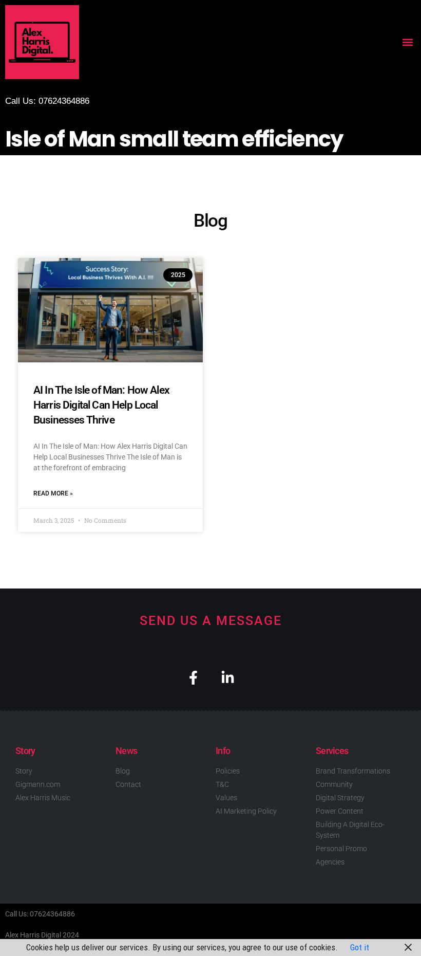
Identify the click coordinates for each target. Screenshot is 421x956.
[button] (407, 42)
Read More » (53, 493)
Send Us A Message (211, 620)
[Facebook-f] (193, 678)
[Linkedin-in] (228, 678)
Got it (359, 947)
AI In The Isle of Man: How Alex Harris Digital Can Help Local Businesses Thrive (101, 405)
